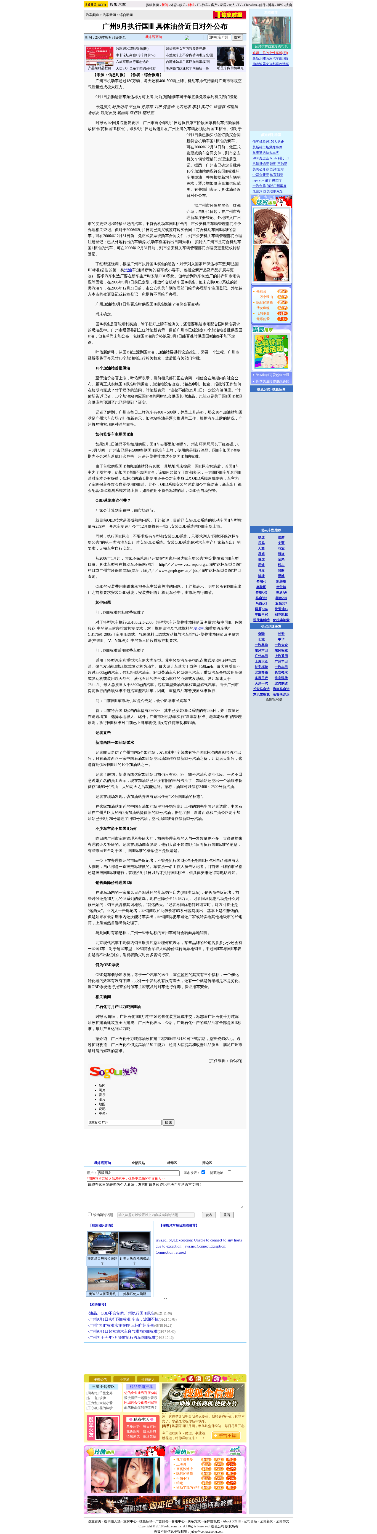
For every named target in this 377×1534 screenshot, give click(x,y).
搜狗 (289, 5)
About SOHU (232, 1521)
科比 (281, 158)
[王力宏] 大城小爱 (99, 1403)
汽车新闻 (109, 15)
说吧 (102, 1109)
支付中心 (130, 1521)
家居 (223, 5)
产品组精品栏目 (99, 68)
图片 (102, 1099)
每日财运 (149, 1426)
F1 (287, 158)
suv (261, 180)
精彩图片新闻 (102, 1225)
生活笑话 (149, 1436)
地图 (102, 1104)
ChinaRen (250, 5)
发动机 (199, 628)
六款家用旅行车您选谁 (132, 62)
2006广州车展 (276, 186)
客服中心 (178, 1521)
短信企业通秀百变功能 (140, 1393)
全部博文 (282, 1521)
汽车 (205, 5)
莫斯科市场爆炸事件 (267, 147)
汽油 (128, 270)
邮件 (262, 5)
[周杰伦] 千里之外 (99, 1393)
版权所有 (231, 1526)
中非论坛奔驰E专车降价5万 (136, 55)
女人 (232, 5)
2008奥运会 (261, 158)
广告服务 (162, 1521)
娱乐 (182, 5)
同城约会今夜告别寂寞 (140, 1402)
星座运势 (133, 1426)
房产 (214, 5)
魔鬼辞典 (149, 1431)
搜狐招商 (279, 389)
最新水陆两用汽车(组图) (270, 58)
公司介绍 (250, 1521)
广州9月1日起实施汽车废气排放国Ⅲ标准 (123, 1331)
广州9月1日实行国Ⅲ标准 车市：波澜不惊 (124, 1319)
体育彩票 (276, 175)
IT (198, 5)
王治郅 (282, 164)
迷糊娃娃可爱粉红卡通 (272, 375)
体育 (173, 5)
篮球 (280, 169)
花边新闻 (133, 1431)
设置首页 (94, 1521)
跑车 (268, 180)
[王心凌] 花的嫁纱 (99, 1408)
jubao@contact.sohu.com (206, 1531)
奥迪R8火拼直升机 (102, 1294)
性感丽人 (148, 1380)
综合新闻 (126, 15)
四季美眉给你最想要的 (272, 381)
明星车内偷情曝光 (230, 68)
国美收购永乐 (273, 191)
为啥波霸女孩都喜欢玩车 (271, 64)
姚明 (273, 164)
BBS (280, 5)
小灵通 (124, 1380)
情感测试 (133, 1436)
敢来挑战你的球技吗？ (140, 1407)
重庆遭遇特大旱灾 (266, 153)
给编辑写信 (274, 699)
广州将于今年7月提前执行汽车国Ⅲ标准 (122, 1337)
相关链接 (98, 1305)
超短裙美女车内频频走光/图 (186, 48)
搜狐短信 (100, 1380)
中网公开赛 (261, 175)
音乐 (102, 1095)
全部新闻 (266, 1521)
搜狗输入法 (112, 1521)
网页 (102, 1090)
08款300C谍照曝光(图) (132, 48)
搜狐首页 (152, 5)
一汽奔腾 (259, 186)
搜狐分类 (263, 389)
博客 (271, 5)
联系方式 (194, 1521)
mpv (255, 180)
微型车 (277, 180)
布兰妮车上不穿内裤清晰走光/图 (189, 55)
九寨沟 (257, 191)
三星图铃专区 (103, 1387)
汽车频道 (92, 15)
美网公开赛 (261, 169)
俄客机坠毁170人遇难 (268, 142)
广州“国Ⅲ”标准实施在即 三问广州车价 (121, 1325)
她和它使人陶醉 (134, 1294)
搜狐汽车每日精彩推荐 (179, 1225)
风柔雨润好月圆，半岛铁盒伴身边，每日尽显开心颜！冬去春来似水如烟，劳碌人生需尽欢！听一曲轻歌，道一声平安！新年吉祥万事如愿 (203, 1424)
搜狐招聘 (146, 1521)
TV (239, 5)
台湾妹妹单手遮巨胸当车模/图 (188, 62)
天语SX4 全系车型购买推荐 (136, 68)
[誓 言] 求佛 (96, 1398)
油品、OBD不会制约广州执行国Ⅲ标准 (121, 1313)
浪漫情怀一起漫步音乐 (140, 1398)
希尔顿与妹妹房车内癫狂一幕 (187, 68)
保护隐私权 (211, 1521)
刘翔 (273, 169)
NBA (273, 158)
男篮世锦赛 (261, 164)
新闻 (102, 1085)
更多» (103, 1113)
